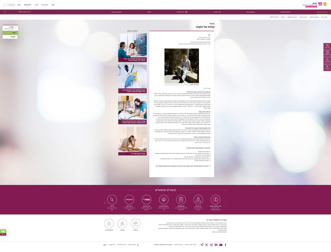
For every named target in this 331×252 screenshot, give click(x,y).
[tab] (327, 46)
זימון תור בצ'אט (116, 12)
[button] (10, 28)
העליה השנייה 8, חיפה (190, 244)
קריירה (36, 5)
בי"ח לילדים (180, 12)
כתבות (13, 37)
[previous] (225, 203)
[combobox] (9, 4)
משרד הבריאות (178, 244)
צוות (13, 33)
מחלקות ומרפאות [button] (322, 12)
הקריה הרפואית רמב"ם (204, 37)
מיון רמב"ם (217, 12)
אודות (53, 5)
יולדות (149, 12)
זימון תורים (45, 5)
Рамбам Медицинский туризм (163, 244)
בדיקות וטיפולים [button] (286, 12)
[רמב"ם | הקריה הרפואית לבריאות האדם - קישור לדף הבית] (315, 5)
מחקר (19, 5)
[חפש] (5, 12)
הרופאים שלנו (250, 12)
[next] (105, 203)
